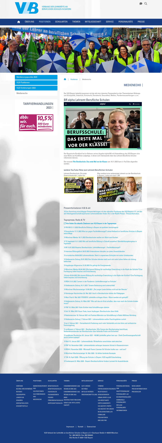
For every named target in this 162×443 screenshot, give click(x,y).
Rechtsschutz (102, 392)
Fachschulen (52, 392)
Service (110, 22)
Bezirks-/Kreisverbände (24, 389)
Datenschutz (91, 427)
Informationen (121, 410)
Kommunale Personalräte (121, 401)
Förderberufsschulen (55, 400)
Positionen (44, 22)
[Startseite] (65, 79)
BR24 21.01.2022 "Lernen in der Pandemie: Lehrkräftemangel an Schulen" (90, 282)
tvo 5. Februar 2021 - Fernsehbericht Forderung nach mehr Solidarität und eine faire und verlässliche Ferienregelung (100, 324)
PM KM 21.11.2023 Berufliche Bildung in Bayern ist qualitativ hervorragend (91, 227)
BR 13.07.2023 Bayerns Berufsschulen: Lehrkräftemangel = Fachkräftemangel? (92, 247)
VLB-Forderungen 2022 (26, 88)
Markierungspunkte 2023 (27, 77)
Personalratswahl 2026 (123, 387)
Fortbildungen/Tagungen (107, 389)
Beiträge (85, 389)
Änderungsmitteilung (89, 395)
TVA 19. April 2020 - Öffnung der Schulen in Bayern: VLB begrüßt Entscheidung (93, 357)
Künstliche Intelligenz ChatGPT (72, 404)
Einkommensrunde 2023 (72, 392)
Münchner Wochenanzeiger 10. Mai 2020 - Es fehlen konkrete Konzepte (90, 353)
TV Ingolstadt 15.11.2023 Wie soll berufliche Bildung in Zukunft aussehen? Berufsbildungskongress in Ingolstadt (100, 243)
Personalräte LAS (122, 394)
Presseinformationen (139, 389)
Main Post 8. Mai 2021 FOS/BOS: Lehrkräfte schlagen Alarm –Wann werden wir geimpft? (96, 297)
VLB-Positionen (23, 83)
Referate (19, 392)
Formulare (101, 415)
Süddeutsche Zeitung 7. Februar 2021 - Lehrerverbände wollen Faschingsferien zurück (95, 319)
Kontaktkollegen (22, 403)
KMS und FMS (102, 420)
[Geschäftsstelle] (140, 3)
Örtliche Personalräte (121, 407)
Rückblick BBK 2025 (70, 389)
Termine (101, 386)
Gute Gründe (86, 386)
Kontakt (80, 427)
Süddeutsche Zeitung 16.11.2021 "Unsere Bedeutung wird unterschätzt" (90, 285)
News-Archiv (136, 386)
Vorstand (19, 386)
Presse (141, 22)
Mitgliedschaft (93, 22)
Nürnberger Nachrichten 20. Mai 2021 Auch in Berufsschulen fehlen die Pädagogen (95, 293)
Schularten (61, 22)
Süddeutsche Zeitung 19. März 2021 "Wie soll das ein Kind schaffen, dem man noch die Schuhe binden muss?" (101, 302)
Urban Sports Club (104, 397)
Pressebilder (136, 392)
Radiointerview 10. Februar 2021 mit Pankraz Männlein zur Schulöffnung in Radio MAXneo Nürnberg (100, 315)
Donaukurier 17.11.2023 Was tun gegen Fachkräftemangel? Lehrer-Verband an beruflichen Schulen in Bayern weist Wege (103, 232)
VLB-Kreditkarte (103, 400)
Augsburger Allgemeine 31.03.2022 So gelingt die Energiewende (88, 265)
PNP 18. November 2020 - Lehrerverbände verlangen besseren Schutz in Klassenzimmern (96, 345)
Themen (76, 22)
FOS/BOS (50, 397)
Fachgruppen (20, 395)
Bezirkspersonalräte (123, 397)
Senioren (19, 400)
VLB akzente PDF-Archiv (106, 409)
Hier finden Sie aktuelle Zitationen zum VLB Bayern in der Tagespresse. (91, 223)
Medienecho (22, 93)
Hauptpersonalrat (122, 391)
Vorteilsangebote (104, 403)
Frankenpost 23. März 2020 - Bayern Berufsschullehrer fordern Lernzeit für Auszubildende (96, 361)
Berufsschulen (53, 386)
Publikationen (103, 417)
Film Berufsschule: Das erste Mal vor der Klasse (90, 162)
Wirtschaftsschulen (55, 403)
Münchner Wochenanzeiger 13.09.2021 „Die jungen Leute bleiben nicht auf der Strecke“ (96, 289)
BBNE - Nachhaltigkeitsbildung (72, 399)
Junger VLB (20, 397)
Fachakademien (53, 395)
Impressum (70, 427)
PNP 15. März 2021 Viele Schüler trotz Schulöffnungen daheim (87, 307)
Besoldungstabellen (105, 412)
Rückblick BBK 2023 (70, 395)
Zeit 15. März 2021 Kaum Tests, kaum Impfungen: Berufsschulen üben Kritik (91, 311)
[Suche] (145, 3)
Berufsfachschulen (55, 389)
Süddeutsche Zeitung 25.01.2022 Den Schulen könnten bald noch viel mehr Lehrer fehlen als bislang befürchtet (100, 260)
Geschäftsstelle (22, 406)
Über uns (29, 22)
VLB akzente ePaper (104, 406)
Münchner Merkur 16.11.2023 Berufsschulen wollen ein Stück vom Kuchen (91, 237)
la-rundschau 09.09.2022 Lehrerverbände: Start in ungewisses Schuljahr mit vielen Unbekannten (99, 255)
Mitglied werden (87, 392)
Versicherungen (103, 395)
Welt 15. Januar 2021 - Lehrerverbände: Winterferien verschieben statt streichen (93, 341)
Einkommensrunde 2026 (72, 386)
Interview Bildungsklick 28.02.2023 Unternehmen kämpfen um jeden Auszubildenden (95, 251)
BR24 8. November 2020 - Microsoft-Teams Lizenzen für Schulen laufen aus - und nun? (95, 349)
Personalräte (125, 22)
